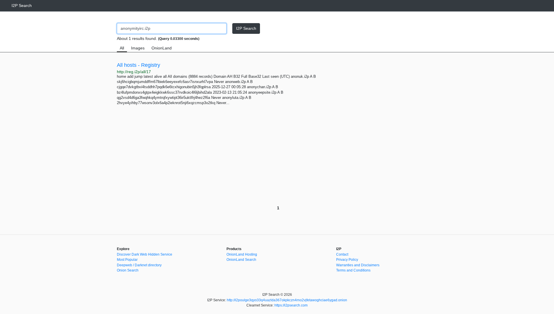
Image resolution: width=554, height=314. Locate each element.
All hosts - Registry (138, 65)
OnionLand (161, 48)
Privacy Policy (347, 259)
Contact (342, 254)
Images (138, 48)
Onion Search (127, 270)
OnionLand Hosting (242, 254)
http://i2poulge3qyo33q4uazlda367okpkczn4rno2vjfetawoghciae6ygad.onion (287, 300)
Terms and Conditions (353, 270)
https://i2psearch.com (291, 305)
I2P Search (22, 5)
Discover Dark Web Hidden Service (144, 254)
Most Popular (127, 259)
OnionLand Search (241, 259)
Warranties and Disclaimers (357, 265)
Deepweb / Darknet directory (139, 265)
